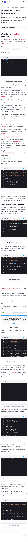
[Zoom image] (14, 319)
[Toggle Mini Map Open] (9, 2)
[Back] (2, 2)
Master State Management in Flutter (19, 7)
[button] (3, 78)
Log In (24, 1)
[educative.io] (5, 2)
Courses (7, 7)
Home (2, 7)
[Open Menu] (26, 57)
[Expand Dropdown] (25, 27)
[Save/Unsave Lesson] (16, 13)
